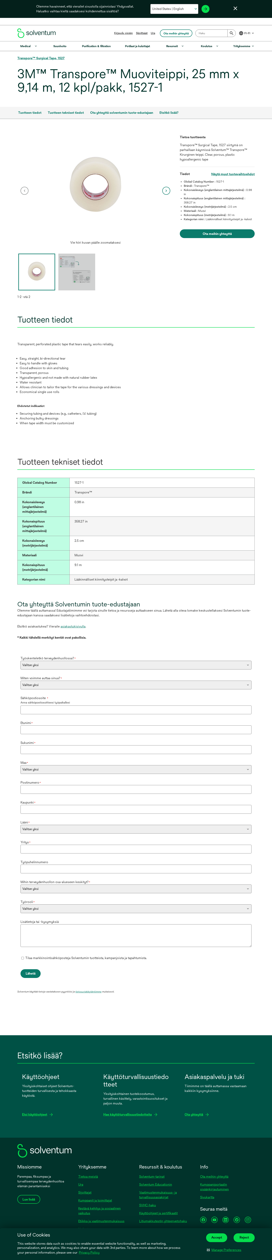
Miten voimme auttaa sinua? (41, 678)
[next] (166, 191)
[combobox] (216, 33)
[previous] (24, 191)
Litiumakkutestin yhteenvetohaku (163, 1221)
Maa (24, 763)
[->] (205, 9)
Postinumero (31, 782)
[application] (95, 187)
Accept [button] (216, 1237)
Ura (153, 33)
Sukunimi (28, 743)
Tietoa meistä (88, 1176)
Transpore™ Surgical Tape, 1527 (41, 58)
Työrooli (28, 902)
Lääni (25, 822)
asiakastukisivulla (73, 626)
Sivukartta (207, 1197)
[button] (224, 1250)
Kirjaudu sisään (123, 33)
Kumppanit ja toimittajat (95, 1200)
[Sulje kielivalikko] (235, 8)
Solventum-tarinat (151, 1176)
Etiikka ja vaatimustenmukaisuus (101, 1221)
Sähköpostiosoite (34, 698)
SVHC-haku (147, 1205)
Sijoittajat (142, 33)
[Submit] (232, 33)
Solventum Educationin (155, 1184)
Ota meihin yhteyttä (214, 1176)
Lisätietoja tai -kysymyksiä (40, 922)
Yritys (25, 842)
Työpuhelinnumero (34, 862)
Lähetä (30, 973)
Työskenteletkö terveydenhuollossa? (48, 658)
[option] (95, 191)
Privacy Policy (89, 1252)
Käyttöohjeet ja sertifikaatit (158, 1213)
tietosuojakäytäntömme (88, 991)
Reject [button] (244, 1237)
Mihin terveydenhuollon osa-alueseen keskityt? (55, 882)
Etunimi (27, 723)
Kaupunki (28, 802)
